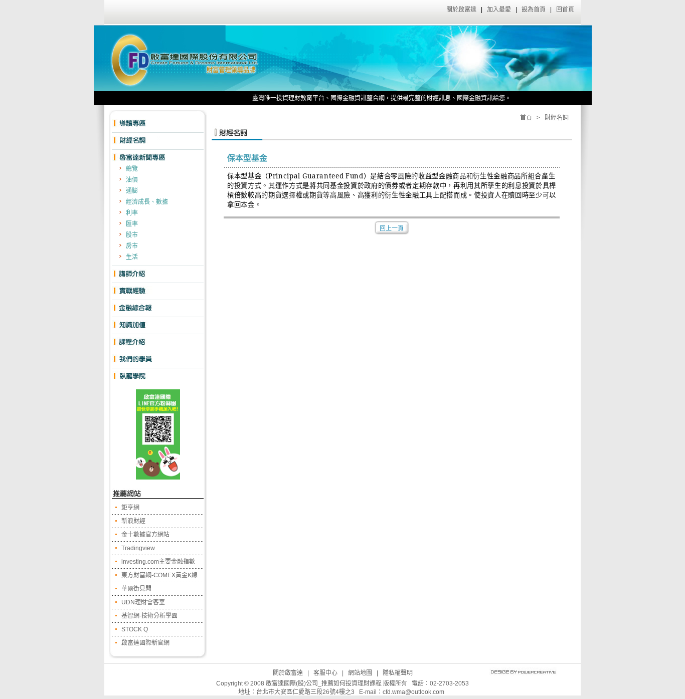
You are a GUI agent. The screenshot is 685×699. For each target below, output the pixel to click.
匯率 (132, 223)
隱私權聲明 (398, 672)
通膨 (132, 190)
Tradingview (138, 548)
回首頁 (565, 9)
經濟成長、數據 (147, 201)
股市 (132, 235)
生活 (132, 257)
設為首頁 (534, 9)
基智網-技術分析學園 (149, 615)
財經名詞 (557, 117)
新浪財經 (133, 521)
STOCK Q (134, 629)
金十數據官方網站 (145, 534)
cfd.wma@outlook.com (413, 691)
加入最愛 (499, 9)
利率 (132, 212)
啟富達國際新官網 (145, 642)
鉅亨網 (130, 507)
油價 (132, 179)
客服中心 (325, 672)
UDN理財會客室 (143, 602)
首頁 (526, 117)
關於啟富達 (461, 9)
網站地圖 (360, 672)
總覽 (132, 168)
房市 (132, 246)
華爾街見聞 (136, 588)
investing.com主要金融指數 (158, 561)
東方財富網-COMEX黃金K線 (159, 575)
